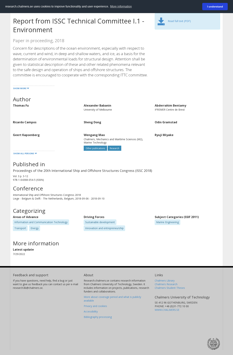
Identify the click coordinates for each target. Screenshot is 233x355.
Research (114, 148)
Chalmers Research (166, 284)
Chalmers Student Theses (170, 288)
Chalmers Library (165, 280)
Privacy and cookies (95, 306)
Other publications (95, 148)
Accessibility (91, 311)
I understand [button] (215, 6)
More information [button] (121, 6)
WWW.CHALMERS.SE (167, 310)
